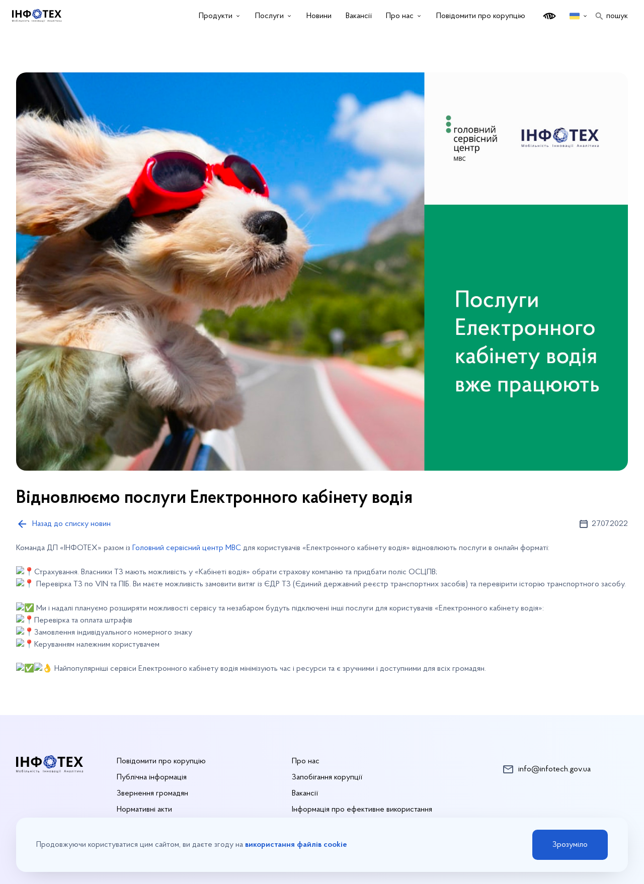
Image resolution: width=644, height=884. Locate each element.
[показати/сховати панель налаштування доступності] (549, 16)
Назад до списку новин (71, 524)
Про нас (305, 761)
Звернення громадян (152, 793)
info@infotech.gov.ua (554, 769)
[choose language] (579, 16)
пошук (617, 16)
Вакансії (305, 793)
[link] (186, 548)
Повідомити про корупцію (480, 16)
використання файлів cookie (296, 845)
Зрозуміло (570, 845)
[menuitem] (220, 16)
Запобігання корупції (327, 777)
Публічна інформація (152, 777)
